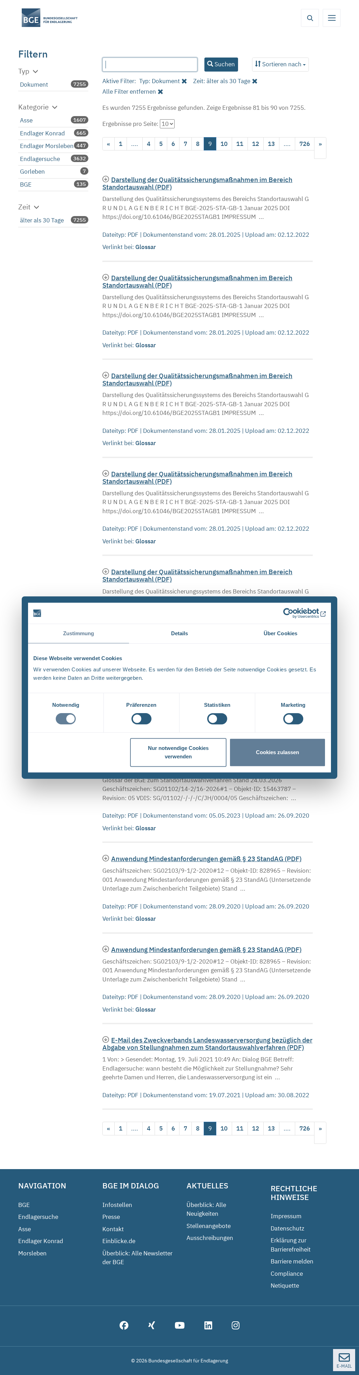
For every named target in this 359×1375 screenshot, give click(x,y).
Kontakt (113, 1229)
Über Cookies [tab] (280, 633)
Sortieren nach (282, 64)
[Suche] (310, 18)
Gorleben (32, 171)
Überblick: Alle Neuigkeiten (206, 1209)
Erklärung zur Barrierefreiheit (291, 1244)
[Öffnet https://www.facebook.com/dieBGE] (124, 1326)
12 (255, 144)
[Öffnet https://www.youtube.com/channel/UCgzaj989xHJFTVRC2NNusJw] (180, 1326)
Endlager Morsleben (47, 146)
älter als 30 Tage (42, 220)
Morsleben (32, 1253)
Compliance (287, 1273)
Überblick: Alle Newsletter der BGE (137, 1257)
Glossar (146, 247)
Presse (111, 1217)
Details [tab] (179, 633)
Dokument (34, 84)
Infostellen (117, 1205)
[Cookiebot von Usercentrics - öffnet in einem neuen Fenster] (295, 613)
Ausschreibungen (210, 1238)
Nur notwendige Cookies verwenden (178, 752)
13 (271, 144)
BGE (26, 184)
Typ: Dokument (159, 81)
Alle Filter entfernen (129, 91)
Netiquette (285, 1285)
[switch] (141, 718)
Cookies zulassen (277, 752)
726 (304, 144)
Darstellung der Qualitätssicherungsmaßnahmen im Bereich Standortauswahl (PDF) (197, 183)
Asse (26, 120)
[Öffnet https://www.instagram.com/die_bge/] (236, 1326)
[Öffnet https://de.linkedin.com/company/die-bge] (208, 1326)
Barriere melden (292, 1261)
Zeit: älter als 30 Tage (221, 81)
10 (224, 144)
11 (239, 144)
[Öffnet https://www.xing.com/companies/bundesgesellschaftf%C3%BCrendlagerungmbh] (151, 1326)
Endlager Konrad (42, 133)
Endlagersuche (40, 159)
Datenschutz (287, 1228)
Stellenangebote (209, 1226)
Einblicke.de (118, 1241)
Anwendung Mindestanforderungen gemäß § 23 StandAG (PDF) (206, 858)
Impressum (286, 1216)
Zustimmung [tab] (78, 633)
